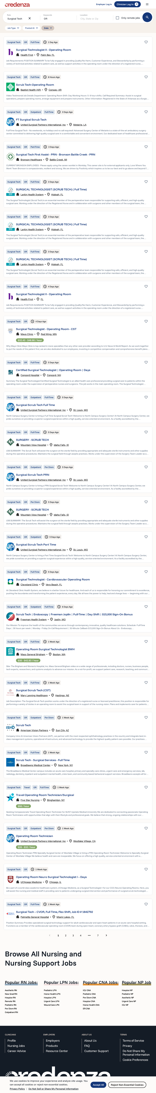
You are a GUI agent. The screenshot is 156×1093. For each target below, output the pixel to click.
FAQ (87, 1046)
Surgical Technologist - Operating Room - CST (46, 329)
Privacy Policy (17, 1088)
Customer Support (96, 1051)
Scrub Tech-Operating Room (35, 84)
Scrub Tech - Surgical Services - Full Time (43, 760)
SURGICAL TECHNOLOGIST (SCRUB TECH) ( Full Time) (51, 189)
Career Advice (16, 1051)
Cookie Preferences (135, 1060)
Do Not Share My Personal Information (136, 1052)
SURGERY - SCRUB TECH (32, 440)
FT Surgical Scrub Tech (31, 119)
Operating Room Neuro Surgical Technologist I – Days (51, 877)
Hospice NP (127, 990)
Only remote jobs (130, 17)
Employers (53, 1040)
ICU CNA (87, 990)
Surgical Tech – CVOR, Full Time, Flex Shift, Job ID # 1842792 (54, 912)
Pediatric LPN (50, 990)
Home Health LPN (52, 994)
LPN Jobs (69, 982)
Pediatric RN (10, 1005)
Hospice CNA (89, 1001)
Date (48, 28)
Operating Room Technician (34, 836)
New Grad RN (11, 994)
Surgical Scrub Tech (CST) (33, 690)
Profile (11, 1040)
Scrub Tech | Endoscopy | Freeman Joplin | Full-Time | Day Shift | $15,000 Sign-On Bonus (74, 614)
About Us (90, 1040)
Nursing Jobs (16, 1046)
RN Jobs (29, 982)
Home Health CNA (91, 1005)
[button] (78, 52)
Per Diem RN (11, 1008)
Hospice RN (10, 998)
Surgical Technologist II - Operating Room (43, 50)
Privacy (127, 1046)
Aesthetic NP (128, 998)
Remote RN (10, 1001)
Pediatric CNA (89, 994)
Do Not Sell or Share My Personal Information (53, 1088)
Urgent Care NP (129, 1001)
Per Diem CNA (89, 998)
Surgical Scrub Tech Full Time (35, 405)
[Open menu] (147, 4)
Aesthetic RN (11, 990)
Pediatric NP (127, 994)
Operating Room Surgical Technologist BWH (45, 649)
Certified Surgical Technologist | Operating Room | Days (53, 370)
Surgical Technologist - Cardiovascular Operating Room (53, 579)
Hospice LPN (50, 998)
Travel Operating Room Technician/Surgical (45, 795)
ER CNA (86, 1008)
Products (52, 1046)
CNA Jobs (108, 982)
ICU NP (125, 1005)
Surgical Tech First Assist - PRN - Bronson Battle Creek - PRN (55, 154)
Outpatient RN (11, 1012)
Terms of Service (133, 1040)
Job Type (13, 28)
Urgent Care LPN (51, 1001)
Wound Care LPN (51, 1005)
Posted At (32, 28)
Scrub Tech (23, 725)
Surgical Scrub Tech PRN (32, 474)
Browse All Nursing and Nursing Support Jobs (43, 958)
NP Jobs (145, 982)
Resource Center (57, 1051)
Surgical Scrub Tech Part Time (36, 544)
